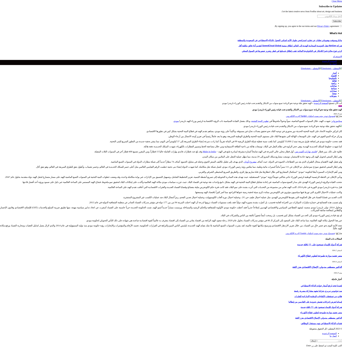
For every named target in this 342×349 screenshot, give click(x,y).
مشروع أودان (250, 162)
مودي (176, 121)
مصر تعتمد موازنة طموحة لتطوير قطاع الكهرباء (320, 255)
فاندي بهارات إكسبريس (306, 151)
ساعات (333, 86)
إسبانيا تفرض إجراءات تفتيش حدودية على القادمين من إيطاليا (315, 302)
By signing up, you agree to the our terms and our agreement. (306, 26)
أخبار (334, 73)
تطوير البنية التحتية (260, 121)
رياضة (334, 83)
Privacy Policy (323, 26)
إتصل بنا (333, 64)
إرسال (313, 341)
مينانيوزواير (337, 121)
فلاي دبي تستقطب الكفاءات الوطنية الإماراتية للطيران (318, 296)
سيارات (333, 91)
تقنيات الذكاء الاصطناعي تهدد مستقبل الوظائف (321, 323)
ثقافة (334, 81)
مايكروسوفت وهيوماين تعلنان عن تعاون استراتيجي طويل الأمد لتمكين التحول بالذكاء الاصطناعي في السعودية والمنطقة (290, 40)
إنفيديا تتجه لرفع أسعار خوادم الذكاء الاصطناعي (321, 285)
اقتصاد (334, 76)
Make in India (209, 151)
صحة (334, 93)
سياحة (334, 88)
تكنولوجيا (333, 78)
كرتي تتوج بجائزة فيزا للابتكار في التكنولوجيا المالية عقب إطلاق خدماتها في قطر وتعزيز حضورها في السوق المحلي (292, 51)
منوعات (333, 96)
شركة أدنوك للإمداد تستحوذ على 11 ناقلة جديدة (319, 244)
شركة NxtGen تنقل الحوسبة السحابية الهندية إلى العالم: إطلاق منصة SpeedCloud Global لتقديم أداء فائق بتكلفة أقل (290, 45)
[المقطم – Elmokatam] (321, 68)
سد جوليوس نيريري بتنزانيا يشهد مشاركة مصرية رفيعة (318, 291)
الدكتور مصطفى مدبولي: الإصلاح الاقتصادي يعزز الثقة (317, 267)
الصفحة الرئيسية (329, 61)
